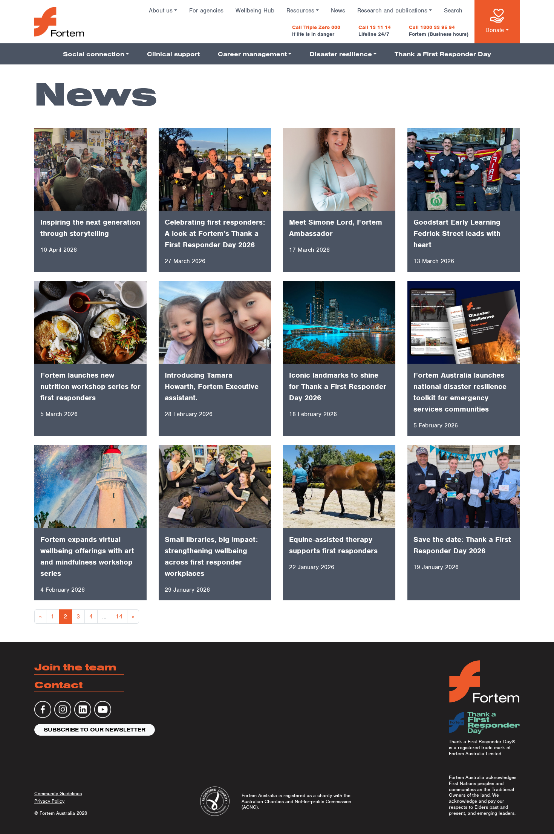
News (338, 10)
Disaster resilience (340, 54)
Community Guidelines (58, 793)
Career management (252, 54)
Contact (58, 684)
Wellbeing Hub (255, 10)
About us (161, 10)
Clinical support (173, 54)
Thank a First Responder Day (443, 54)
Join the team (75, 667)
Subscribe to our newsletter (94, 729)
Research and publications (392, 10)
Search (453, 10)
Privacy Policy (49, 801)
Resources (300, 10)
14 (119, 616)
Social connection (93, 54)
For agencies (206, 10)
